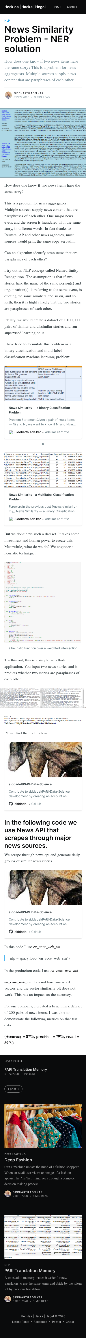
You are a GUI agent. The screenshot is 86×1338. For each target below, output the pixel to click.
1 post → (14, 1089)
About (72, 7)
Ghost (70, 1321)
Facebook (40, 1321)
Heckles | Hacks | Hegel (25, 7)
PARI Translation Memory (25, 1069)
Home (57, 7)
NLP (7, 20)
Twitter (56, 1321)
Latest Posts (20, 1321)
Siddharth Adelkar (28, 93)
